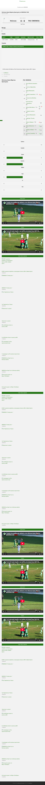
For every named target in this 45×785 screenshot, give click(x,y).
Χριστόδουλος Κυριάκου (31, 83)
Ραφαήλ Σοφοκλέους (30, 94)
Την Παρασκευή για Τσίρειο (7, 304)
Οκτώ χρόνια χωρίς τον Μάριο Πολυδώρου (10, 387)
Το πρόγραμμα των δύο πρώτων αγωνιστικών (11, 353)
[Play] (3, 223)
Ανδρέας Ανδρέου (30, 129)
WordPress (30, 783)
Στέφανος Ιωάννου (30, 111)
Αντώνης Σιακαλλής (30, 133)
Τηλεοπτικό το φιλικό (6, 320)
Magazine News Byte (21, 783)
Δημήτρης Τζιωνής (30, 118)
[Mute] (39, 223)
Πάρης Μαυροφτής (30, 90)
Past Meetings (7, 74)
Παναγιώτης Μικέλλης (31, 98)
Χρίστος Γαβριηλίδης (31, 87)
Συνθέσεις (6, 72)
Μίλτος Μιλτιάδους (30, 107)
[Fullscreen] (41, 223)
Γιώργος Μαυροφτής (30, 114)
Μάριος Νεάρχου (30, 122)
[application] (22, 212)
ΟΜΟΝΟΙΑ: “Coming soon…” (7, 287)
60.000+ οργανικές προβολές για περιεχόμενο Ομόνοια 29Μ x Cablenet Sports (17, 271)
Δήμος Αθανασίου (30, 125)
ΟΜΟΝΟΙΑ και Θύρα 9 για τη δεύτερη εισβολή (11, 370)
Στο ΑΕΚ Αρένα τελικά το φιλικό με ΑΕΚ (10, 337)
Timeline (5, 76)
